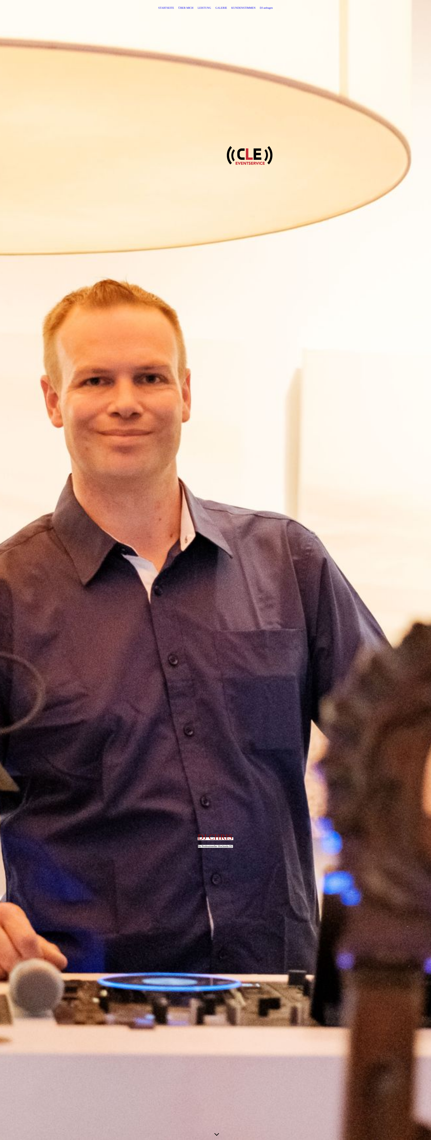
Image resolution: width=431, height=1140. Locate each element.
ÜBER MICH (185, 7)
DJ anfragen (266, 7)
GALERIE (221, 7)
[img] (215, 570)
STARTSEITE (166, 7)
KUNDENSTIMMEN (243, 7)
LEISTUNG (204, 7)
